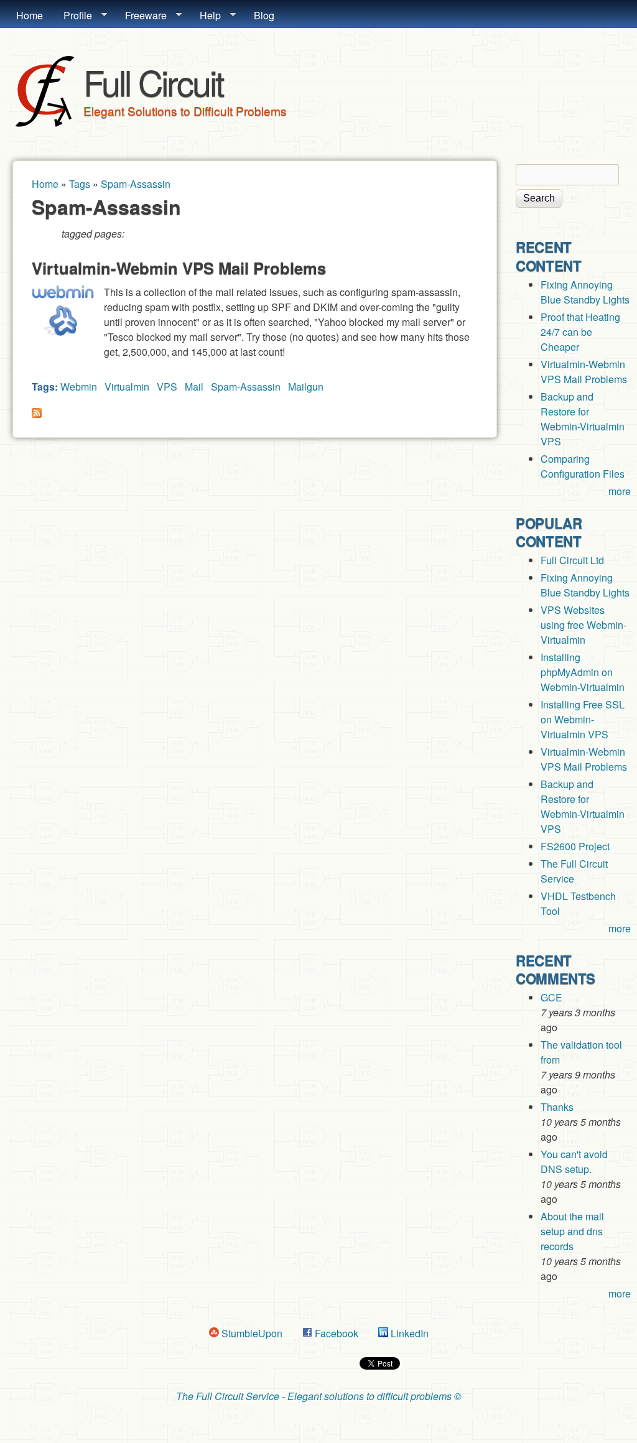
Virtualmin (127, 386)
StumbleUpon (250, 1333)
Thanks (557, 1107)
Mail (194, 386)
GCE (551, 997)
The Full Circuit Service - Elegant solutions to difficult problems (314, 1396)
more (619, 491)
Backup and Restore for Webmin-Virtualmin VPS (583, 418)
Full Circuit (153, 81)
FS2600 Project (575, 846)
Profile (72, 15)
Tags (79, 184)
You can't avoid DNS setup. (574, 1161)
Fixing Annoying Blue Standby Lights (585, 292)
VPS (167, 386)
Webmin (78, 386)
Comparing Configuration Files (583, 466)
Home (29, 15)
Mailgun (305, 386)
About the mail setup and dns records (572, 1231)
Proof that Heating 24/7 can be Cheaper (580, 332)
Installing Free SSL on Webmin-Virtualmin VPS (583, 719)
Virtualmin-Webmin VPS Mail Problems (179, 267)
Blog (264, 15)
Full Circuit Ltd (572, 560)
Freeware (141, 15)
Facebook (335, 1333)
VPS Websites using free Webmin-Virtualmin (583, 625)
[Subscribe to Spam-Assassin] (37, 414)
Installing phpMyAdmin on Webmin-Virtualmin (583, 672)
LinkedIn (408, 1333)
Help (205, 15)
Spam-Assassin (135, 184)
